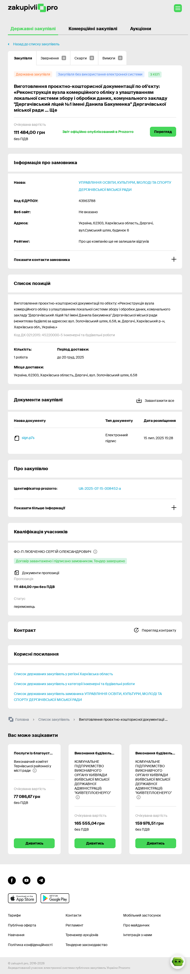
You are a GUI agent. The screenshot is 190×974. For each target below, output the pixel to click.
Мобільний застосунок (142, 915)
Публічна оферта (22, 925)
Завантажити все (159, 400)
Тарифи (14, 915)
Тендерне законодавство (86, 945)
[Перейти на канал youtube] (26, 879)
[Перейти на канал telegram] (41, 879)
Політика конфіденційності (30, 945)
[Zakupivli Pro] (33, 8)
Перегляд (163, 131)
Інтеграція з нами (137, 935)
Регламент (74, 925)
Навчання (16, 935)
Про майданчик (136, 925)
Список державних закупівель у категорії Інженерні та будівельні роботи (74, 684)
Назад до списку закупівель (36, 44)
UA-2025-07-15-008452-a (100, 488)
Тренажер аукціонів (82, 935)
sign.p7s (28, 438)
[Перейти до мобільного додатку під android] (55, 898)
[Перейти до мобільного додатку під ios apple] (22, 898)
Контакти (73, 915)
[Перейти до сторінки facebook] (12, 879)
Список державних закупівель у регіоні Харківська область (63, 674)
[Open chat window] (177, 961)
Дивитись (34, 843)
